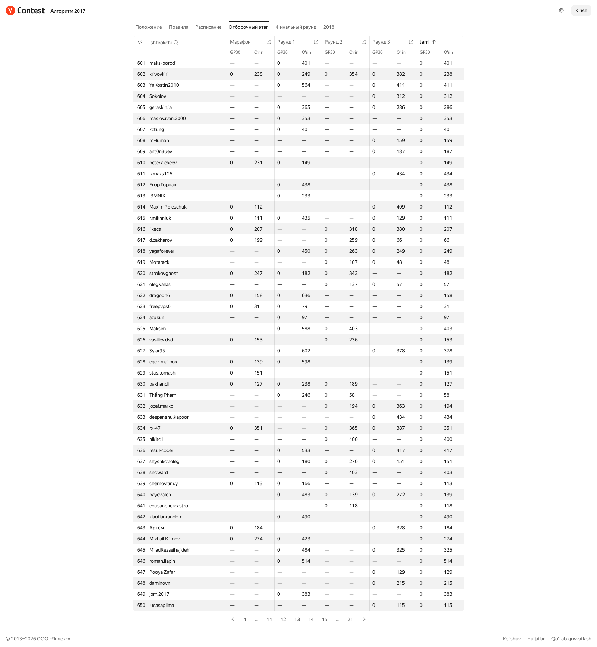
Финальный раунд (296, 27)
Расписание (208, 27)
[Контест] (25, 10)
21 (350, 619)
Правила (178, 27)
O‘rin (258, 52)
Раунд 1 (286, 42)
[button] (164, 42)
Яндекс (60, 638)
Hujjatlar (536, 638)
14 (311, 619)
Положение (148, 27)
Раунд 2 (333, 42)
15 (325, 619)
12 (283, 619)
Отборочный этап (249, 27)
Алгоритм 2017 (67, 11)
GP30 (235, 52)
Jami (424, 42)
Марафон (240, 42)
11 (269, 619)
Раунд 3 (381, 42)
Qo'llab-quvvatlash (571, 638)
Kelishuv (512, 638)
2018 (328, 27)
